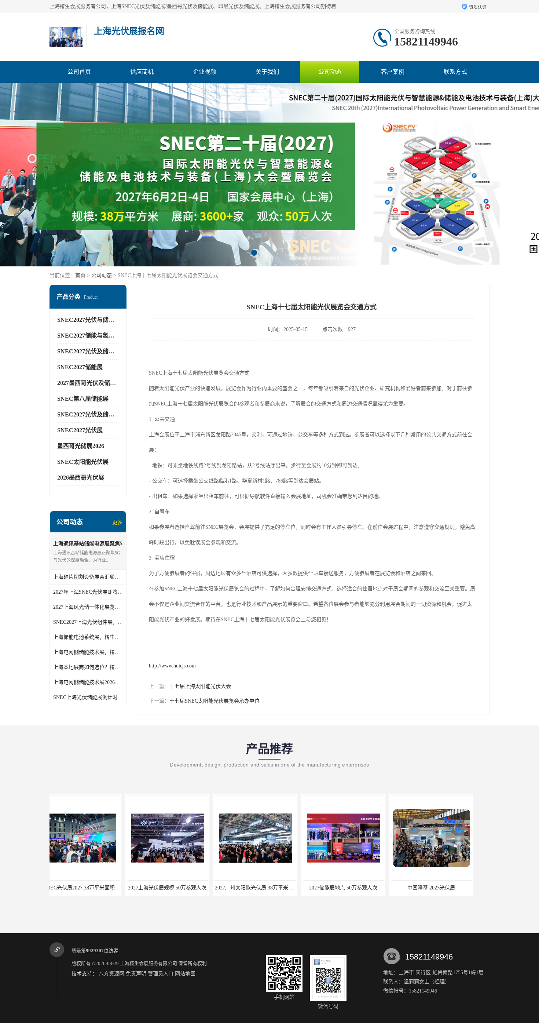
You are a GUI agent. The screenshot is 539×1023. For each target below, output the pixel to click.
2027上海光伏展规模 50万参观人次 (91, 888)
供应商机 (142, 72)
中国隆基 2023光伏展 (356, 888)
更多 (117, 522)
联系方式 (455, 72)
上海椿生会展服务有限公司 (148, 963)
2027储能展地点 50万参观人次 (268, 888)
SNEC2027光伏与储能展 (88, 320)
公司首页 (79, 72)
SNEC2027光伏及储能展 (88, 351)
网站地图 (185, 973)
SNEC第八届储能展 (83, 399)
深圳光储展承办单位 (444, 888)
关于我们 (267, 72)
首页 (80, 275)
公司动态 (330, 72)
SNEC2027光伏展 (80, 430)
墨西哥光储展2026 (80, 446)
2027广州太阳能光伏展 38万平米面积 (181, 888)
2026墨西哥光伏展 (80, 477)
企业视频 (204, 72)
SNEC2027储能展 (80, 367)
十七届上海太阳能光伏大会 (200, 686)
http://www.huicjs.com (172, 666)
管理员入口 (160, 973)
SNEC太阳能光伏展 (83, 462)
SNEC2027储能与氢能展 (88, 335)
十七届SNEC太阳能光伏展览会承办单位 (214, 701)
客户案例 (392, 72)
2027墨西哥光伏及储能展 (89, 383)
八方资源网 (111, 973)
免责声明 (136, 973)
